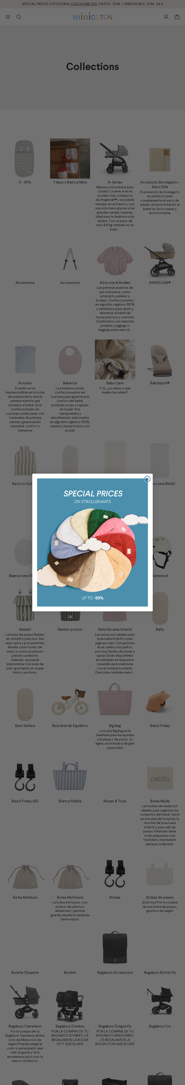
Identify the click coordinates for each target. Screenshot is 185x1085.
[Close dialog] (147, 479)
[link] (92, 542)
